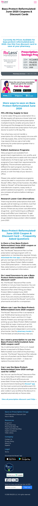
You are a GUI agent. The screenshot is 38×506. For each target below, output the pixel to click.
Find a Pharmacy (10, 425)
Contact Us (8, 439)
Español (7, 445)
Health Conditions (11, 431)
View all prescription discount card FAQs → (19, 399)
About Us (8, 443)
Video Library (9, 433)
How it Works (9, 416)
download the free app (10, 257)
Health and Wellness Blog (13, 429)
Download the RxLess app (13, 456)
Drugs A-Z (8, 423)
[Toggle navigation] (35, 2)
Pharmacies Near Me (11, 427)
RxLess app (30, 384)
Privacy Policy (9, 441)
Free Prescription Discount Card (15, 414)
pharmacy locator (24, 331)
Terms (7, 452)
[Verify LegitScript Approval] (9, 467)
